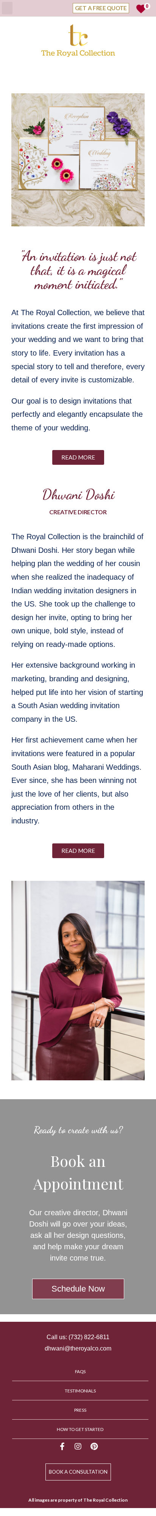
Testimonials (80, 1390)
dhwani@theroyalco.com (78, 1348)
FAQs (80, 1371)
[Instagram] (78, 1446)
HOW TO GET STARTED (80, 1429)
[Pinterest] (94, 1446)
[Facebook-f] (62, 1446)
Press (80, 1409)
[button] (78, 457)
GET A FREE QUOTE (101, 8)
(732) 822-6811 (89, 1337)
